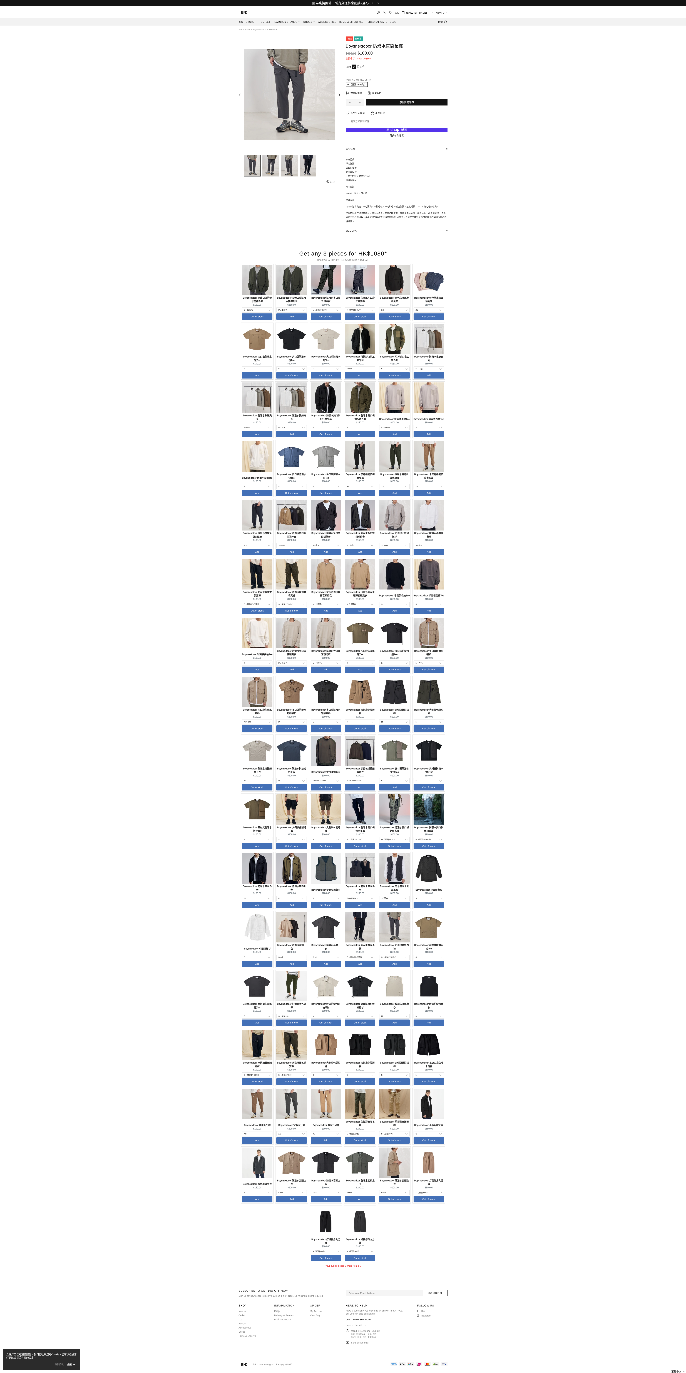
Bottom (242, 1323)
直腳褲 (247, 30)
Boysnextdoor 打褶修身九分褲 (291, 1006)
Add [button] (292, 316)
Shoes (241, 1331)
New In (242, 1311)
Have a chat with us (356, 1325)
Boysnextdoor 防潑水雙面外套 (257, 888)
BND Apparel (244, 12)
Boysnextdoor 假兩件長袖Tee (394, 419)
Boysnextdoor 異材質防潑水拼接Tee (394, 770)
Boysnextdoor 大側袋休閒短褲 (360, 711)
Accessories (244, 1327)
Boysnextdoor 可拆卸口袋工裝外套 (360, 358)
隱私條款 (59, 1364)
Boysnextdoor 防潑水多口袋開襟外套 (291, 535)
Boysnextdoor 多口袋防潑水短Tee (291, 476)
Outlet (241, 1315)
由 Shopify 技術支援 (283, 1364)
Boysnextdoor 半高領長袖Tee (394, 595)
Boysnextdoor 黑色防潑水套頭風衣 (394, 299)
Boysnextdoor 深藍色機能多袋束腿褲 (257, 535)
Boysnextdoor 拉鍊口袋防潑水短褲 (428, 1064)
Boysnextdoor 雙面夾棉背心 (325, 889)
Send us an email (360, 1342)
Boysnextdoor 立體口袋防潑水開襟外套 (257, 299)
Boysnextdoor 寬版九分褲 (257, 1125)
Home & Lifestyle (247, 1336)
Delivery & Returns (284, 1315)
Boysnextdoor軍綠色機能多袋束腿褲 (394, 476)
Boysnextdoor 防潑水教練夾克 (428, 358)
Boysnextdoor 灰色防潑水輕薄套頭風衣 (325, 594)
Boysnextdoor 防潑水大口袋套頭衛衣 (291, 653)
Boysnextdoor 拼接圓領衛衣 (325, 772)
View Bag (315, 1315)
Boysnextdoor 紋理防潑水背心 (394, 1006)
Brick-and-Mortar (282, 1319)
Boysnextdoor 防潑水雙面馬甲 (360, 888)
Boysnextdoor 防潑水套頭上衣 (291, 947)
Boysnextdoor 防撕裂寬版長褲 (360, 1123)
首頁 (240, 30)
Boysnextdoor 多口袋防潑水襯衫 (428, 653)
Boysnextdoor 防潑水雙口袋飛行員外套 (325, 417)
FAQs (277, 1311)
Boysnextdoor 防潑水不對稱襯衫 (394, 535)
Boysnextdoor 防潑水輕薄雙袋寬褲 (257, 594)
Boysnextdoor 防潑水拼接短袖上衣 (257, 770)
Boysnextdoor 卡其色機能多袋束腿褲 (428, 476)
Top (240, 1319)
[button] (676, 1371)
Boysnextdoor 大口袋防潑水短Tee (257, 358)
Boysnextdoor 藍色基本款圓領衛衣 (428, 299)
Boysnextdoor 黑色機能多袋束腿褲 (360, 476)
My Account (316, 1311)
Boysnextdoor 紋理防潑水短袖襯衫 (325, 1006)
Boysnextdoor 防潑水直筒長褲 (360, 947)
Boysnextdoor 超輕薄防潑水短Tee (428, 947)
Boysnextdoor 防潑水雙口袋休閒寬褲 (360, 829)
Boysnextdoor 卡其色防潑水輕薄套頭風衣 (360, 594)
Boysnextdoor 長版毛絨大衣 (428, 1125)
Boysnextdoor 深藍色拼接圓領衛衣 (360, 770)
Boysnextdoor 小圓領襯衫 (429, 889)
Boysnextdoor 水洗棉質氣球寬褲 (257, 1064)
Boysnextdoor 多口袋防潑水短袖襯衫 (291, 711)
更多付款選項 (397, 135)
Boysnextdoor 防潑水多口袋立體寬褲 (325, 299)
